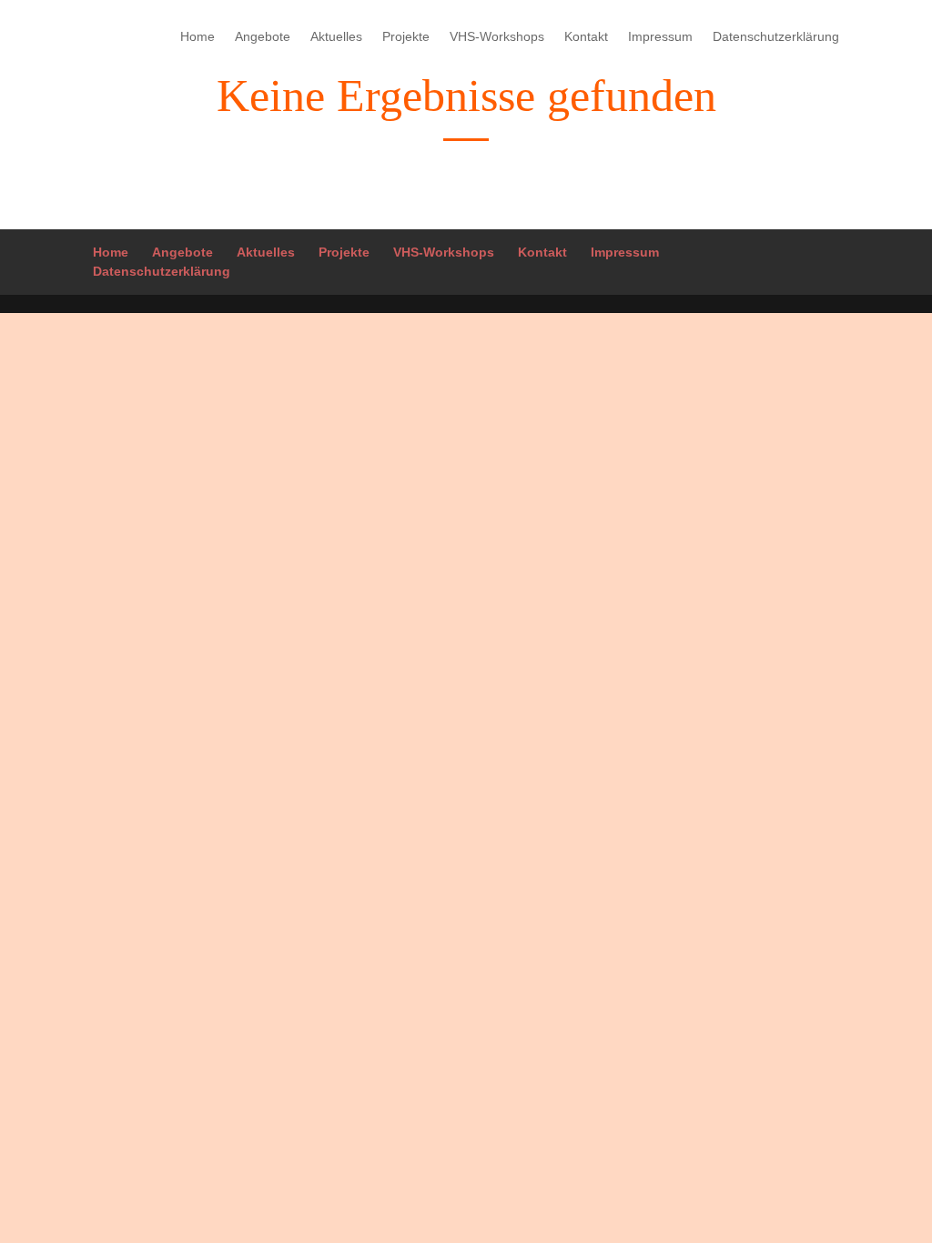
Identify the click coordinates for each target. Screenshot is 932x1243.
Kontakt (586, 37)
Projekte (406, 37)
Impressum (660, 37)
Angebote (262, 37)
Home (197, 37)
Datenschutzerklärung (776, 37)
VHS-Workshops (497, 37)
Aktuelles (336, 37)
